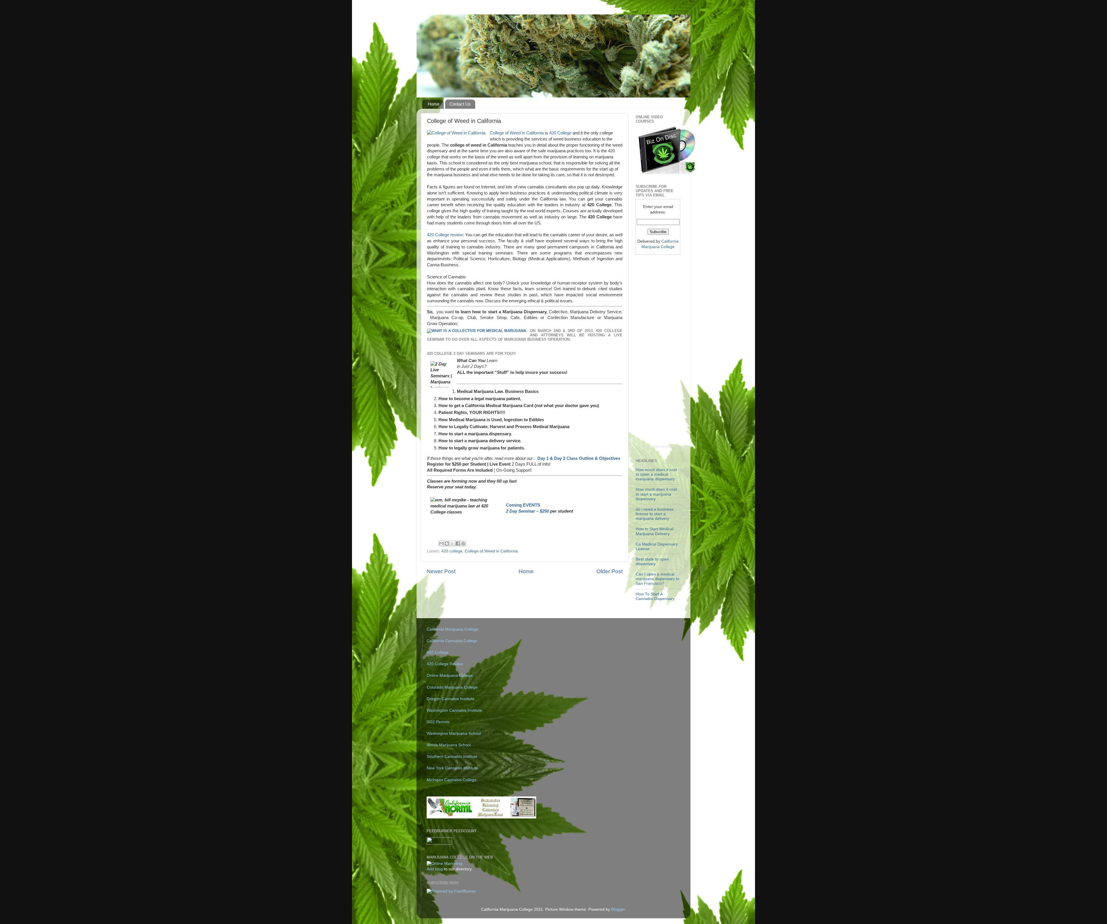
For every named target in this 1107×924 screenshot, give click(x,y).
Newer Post (441, 571)
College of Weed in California (517, 133)
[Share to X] (452, 543)
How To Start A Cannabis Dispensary (655, 596)
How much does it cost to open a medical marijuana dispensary (656, 474)
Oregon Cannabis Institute (451, 699)
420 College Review (445, 664)
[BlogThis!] (447, 543)
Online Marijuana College (450, 675)
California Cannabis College (452, 641)
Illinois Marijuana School (449, 745)
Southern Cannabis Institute (452, 756)
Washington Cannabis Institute (454, 710)
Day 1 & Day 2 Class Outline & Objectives (578, 458)
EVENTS (531, 505)
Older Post (609, 571)
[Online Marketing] (444, 863)
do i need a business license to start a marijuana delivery (654, 514)
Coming (514, 505)
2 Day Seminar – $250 (527, 511)
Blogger (618, 909)
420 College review (445, 235)
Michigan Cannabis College (452, 780)
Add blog (435, 869)
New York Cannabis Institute (452, 768)
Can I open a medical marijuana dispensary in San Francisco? (657, 579)
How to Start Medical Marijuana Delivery (654, 531)
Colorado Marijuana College (452, 687)
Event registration (649, 446)
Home (433, 104)
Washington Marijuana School (454, 733)
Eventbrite (685, 446)
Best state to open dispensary (652, 561)
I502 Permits (438, 722)
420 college (451, 551)
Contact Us (460, 104)
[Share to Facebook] (458, 543)
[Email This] (441, 543)
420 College (560, 133)
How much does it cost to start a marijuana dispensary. (656, 494)
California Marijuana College (452, 629)
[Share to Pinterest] (463, 543)
